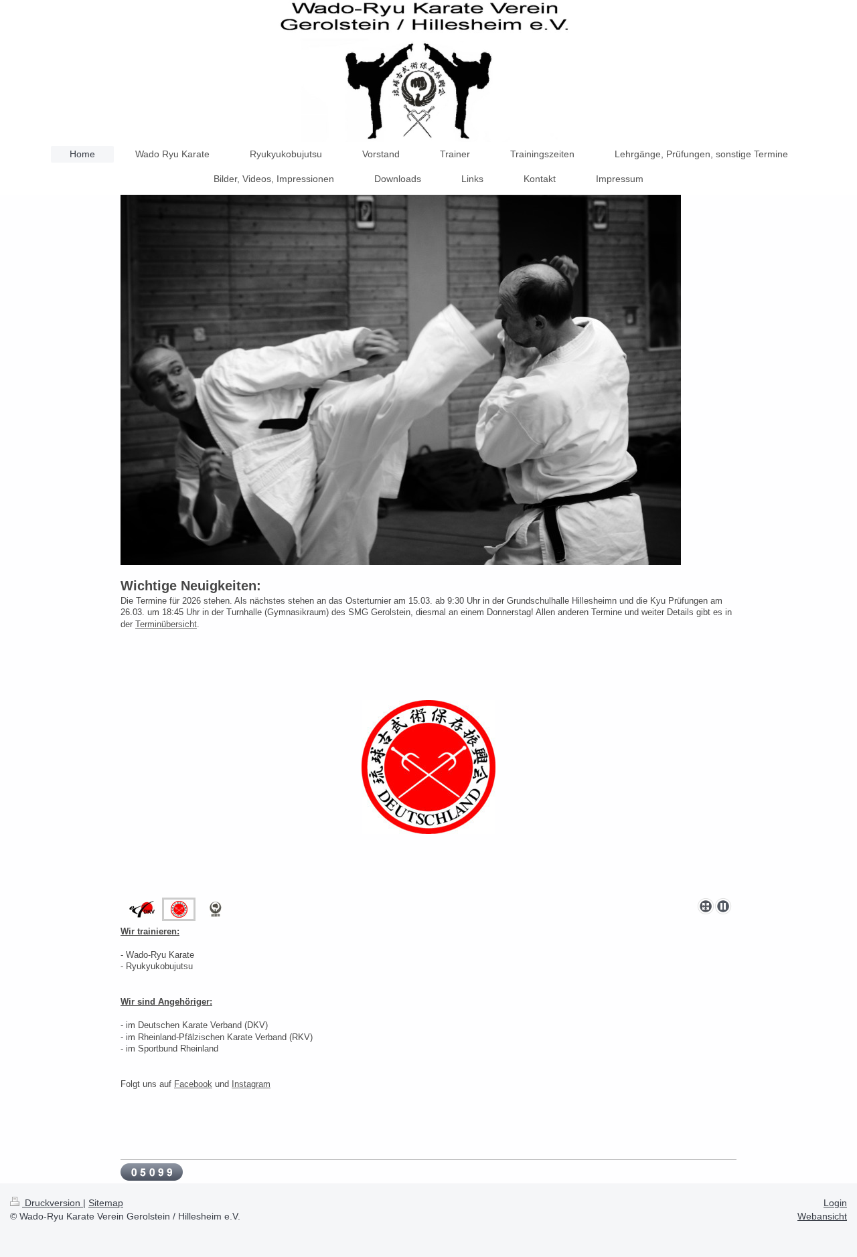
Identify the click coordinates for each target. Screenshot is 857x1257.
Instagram (251, 1084)
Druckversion (52, 1202)
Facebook (193, 1084)
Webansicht (822, 1216)
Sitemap (105, 1202)
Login (835, 1202)
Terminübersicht (166, 624)
